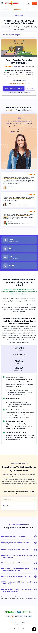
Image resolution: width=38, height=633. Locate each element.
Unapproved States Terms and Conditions (16, 76)
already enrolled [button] (28, 66)
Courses (8, 9)
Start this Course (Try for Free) (13, 88)
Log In (28, 3)
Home (2, 9)
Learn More (30, 88)
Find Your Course (19, 15)
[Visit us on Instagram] (23, 629)
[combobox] (20, 9)
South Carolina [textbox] (17, 9)
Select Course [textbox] (7, 506)
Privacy (16, 624)
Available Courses (7, 12)
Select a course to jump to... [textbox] (12, 35)
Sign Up (34, 3)
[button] (19, 536)
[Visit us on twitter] (19, 629)
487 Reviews (17, 66)
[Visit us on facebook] (15, 629)
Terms (22, 624)
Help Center (32, 598)
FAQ (34, 12)
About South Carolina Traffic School (22, 12)
